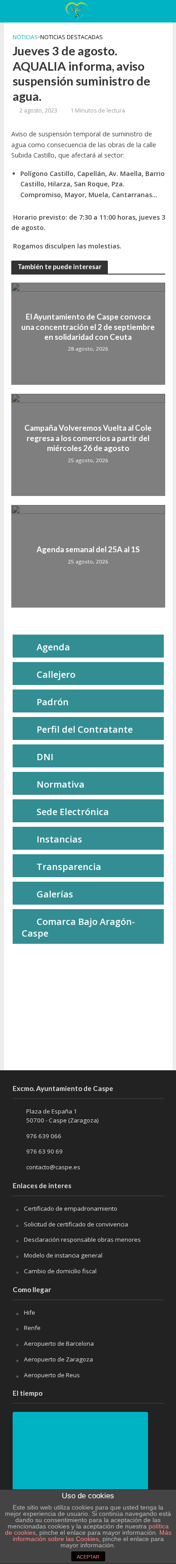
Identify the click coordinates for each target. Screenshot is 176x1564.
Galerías (55, 894)
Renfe (32, 1328)
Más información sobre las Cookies (92, 1535)
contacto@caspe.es (53, 1167)
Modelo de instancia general (63, 1255)
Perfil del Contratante (85, 729)
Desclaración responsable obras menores (82, 1239)
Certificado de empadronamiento (70, 1208)
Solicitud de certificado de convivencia (76, 1224)
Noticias (25, 37)
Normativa (60, 784)
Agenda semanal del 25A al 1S (88, 549)
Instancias (59, 839)
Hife (29, 1312)
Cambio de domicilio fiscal (60, 1271)
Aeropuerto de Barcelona (59, 1343)
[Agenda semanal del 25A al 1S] (88, 555)
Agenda (53, 647)
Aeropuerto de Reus (52, 1375)
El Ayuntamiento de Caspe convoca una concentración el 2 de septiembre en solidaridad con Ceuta (88, 327)
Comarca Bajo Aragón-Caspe (78, 927)
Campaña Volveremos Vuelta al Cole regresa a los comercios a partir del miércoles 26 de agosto (88, 438)
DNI (45, 757)
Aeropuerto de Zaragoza (58, 1359)
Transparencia (69, 867)
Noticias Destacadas (71, 37)
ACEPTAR (88, 1556)
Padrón (53, 702)
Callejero (56, 674)
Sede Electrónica (73, 812)
